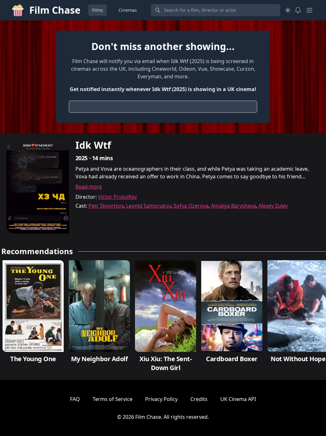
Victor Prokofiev (117, 196)
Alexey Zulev (273, 205)
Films (97, 10)
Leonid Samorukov (148, 205)
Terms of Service (112, 399)
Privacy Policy (161, 399)
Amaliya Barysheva (233, 205)
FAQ (75, 399)
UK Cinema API (238, 399)
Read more (88, 186)
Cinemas (127, 10)
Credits (199, 399)
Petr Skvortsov (106, 205)
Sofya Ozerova (191, 205)
